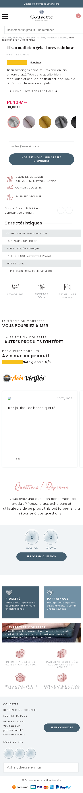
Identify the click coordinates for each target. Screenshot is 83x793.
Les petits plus (15, 716)
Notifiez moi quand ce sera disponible (42, 159)
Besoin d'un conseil (20, 710)
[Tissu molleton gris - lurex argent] (61, 122)
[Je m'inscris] (74, 767)
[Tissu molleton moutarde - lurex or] (45, 122)
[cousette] (41, 16)
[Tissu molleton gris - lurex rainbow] (14, 122)
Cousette (11, 704)
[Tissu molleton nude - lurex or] (29, 122)
